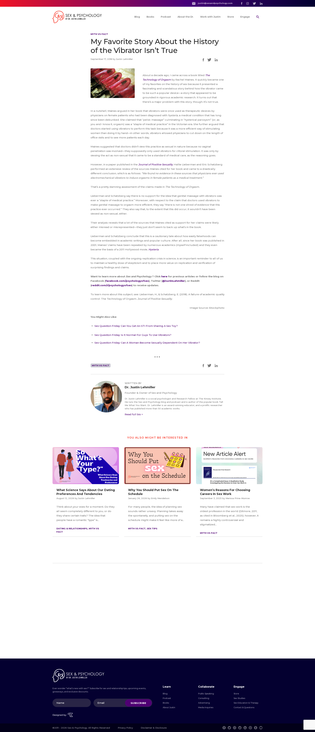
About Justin (169, 707)
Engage (245, 16)
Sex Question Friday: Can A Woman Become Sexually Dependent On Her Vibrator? (147, 342)
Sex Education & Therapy (246, 703)
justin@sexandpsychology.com (214, 3)
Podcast (166, 16)
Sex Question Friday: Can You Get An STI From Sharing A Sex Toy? (136, 325)
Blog (137, 16)
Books (150, 16)
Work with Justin (210, 16)
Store (230, 16)
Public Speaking (206, 693)
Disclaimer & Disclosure (154, 727)
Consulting (203, 698)
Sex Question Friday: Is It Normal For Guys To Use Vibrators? (132, 334)
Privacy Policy (125, 727)
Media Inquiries (205, 707)
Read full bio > (134, 414)
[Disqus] (157, 611)
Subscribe (138, 702)
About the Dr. (186, 16)
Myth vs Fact (99, 34)
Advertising (204, 703)
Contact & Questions (244, 707)
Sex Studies (239, 698)
